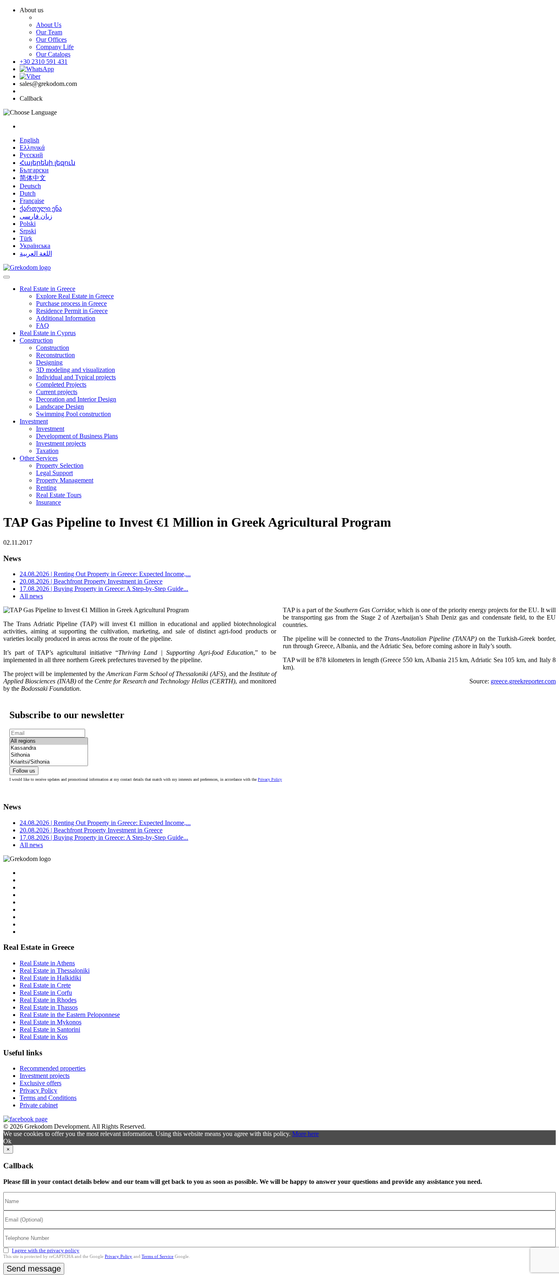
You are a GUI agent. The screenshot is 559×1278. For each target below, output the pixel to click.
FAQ (42, 325)
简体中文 (33, 177)
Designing (49, 362)
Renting (46, 487)
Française (32, 200)
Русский (31, 154)
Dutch (28, 193)
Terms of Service (158, 1256)
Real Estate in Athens (47, 963)
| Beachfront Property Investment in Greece (91, 581)
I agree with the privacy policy (45, 1250)
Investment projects (61, 443)
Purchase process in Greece (71, 303)
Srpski (28, 231)
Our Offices (51, 39)
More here (305, 1133)
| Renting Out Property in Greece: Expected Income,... (105, 573)
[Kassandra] (49, 748)
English (29, 140)
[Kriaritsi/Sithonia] (49, 762)
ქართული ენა (41, 208)
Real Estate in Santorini (50, 1029)
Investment (34, 421)
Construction (36, 340)
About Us (48, 24)
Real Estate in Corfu (46, 992)
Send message (34, 1268)
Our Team (49, 32)
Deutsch (30, 186)
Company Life (55, 46)
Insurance (48, 502)
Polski (28, 223)
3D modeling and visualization (75, 369)
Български (34, 170)
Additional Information (65, 318)
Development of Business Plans (77, 436)
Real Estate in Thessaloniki (55, 970)
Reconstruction (55, 355)
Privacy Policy (270, 779)
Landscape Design (60, 406)
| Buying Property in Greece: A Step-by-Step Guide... (104, 588)
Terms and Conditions (48, 1097)
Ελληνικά (32, 147)
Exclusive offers (40, 1083)
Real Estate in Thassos (49, 1007)
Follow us (24, 771)
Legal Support (54, 472)
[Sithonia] (49, 755)
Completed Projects (61, 384)
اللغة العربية (36, 253)
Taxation (47, 450)
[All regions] (49, 741)
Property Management (64, 480)
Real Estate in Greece (47, 288)
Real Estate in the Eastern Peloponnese (70, 1014)
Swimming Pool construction (73, 413)
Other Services (39, 458)
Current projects (56, 391)
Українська (35, 245)
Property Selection (59, 465)
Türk (26, 238)
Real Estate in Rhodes (48, 999)
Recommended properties (53, 1068)
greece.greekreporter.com (523, 681)
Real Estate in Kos (44, 1036)
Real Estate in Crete (45, 985)
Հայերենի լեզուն (47, 162)
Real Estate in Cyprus (48, 332)
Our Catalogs (53, 54)
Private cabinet (39, 1105)
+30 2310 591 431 (44, 61)
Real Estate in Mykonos (50, 1022)
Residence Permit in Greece (72, 310)
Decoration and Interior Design (76, 399)
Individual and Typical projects (76, 377)
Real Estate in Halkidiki (50, 977)
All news (31, 596)
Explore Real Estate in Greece (75, 296)
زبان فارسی (36, 216)
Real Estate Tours (58, 494)
